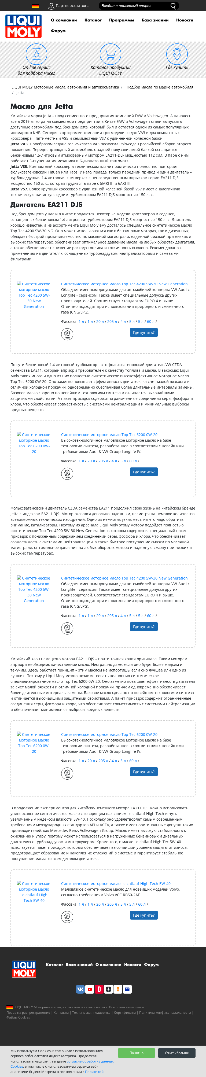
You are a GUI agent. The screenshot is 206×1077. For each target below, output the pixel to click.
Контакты (61, 1012)
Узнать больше (177, 1052)
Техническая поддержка (91, 1012)
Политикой (94, 1071)
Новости (184, 20)
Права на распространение (28, 1012)
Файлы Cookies (18, 1017)
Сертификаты (125, 1012)
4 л (123, 321)
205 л (112, 321)
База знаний (155, 20)
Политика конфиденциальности (165, 1012)
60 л (151, 321)
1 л (82, 321)
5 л (132, 321)
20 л (100, 321)
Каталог (93, 20)
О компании (64, 20)
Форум (58, 31)
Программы (121, 20)
